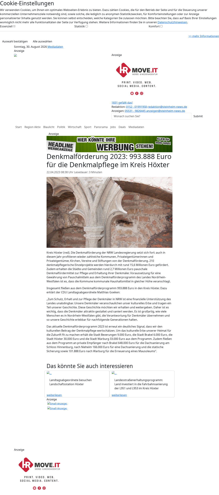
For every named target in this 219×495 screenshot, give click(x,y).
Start (18, 127)
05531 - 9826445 (135, 111)
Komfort (154, 26)
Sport (87, 127)
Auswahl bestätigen (15, 41)
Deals (122, 127)
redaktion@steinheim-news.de (167, 107)
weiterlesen (54, 395)
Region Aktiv (32, 127)
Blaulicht (48, 127)
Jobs (113, 127)
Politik (61, 127)
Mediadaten (55, 47)
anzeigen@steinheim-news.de (165, 111)
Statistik (79, 26)
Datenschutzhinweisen (172, 22)
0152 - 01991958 (136, 107)
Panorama (101, 127)
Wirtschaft (74, 127)
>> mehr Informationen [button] (204, 36)
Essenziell (6, 26)
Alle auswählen (42, 41)
